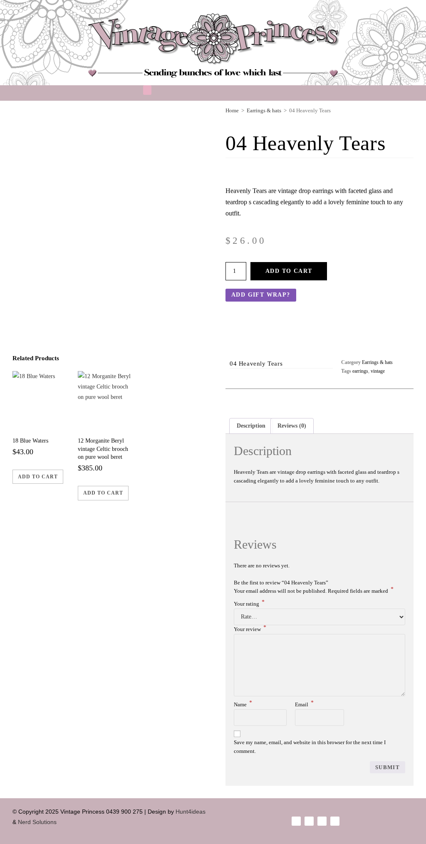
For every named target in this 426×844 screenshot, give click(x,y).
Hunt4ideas (191, 811)
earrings (360, 371)
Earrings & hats (377, 362)
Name (243, 704)
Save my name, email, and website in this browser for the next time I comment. (310, 746)
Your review (250, 629)
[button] (147, 90)
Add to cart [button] (38, 477)
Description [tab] (251, 426)
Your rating (249, 604)
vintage (378, 371)
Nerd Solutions (38, 822)
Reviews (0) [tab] (291, 426)
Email (304, 704)
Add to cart (288, 271)
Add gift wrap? (260, 295)
